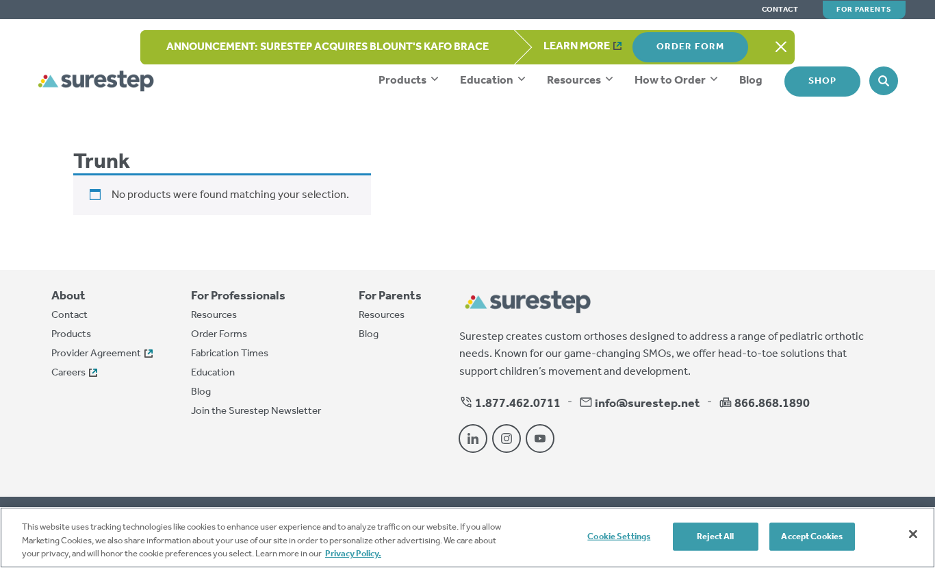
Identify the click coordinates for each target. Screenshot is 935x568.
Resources (575, 80)
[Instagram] (506, 438)
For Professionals (238, 296)
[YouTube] (540, 438)
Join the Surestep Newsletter (256, 411)
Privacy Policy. (353, 554)
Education (487, 80)
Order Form (690, 47)
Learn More (576, 46)
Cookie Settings (618, 536)
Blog (751, 80)
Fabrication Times (229, 353)
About (68, 296)
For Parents (864, 9)
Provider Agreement (96, 353)
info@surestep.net (647, 403)
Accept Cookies (812, 536)
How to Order (671, 80)
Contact (780, 9)
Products (403, 80)
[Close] (913, 534)
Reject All (715, 536)
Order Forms (219, 334)
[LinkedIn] (473, 438)
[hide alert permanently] (781, 47)
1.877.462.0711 (517, 403)
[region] (467, 537)
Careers (68, 372)
